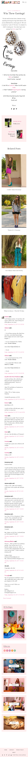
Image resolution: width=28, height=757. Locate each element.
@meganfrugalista (16, 90)
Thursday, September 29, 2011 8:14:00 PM (14, 571)
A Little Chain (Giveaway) (14, 189)
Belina (14, 29)
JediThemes (24, 755)
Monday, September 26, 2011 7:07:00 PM (14, 479)
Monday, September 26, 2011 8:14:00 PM (14, 492)
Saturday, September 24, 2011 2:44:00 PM (14, 427)
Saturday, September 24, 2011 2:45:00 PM (14, 437)
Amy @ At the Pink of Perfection (13, 377)
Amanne (7, 317)
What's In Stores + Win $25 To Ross (14, 311)
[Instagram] (7, 651)
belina (9, 10)
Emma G (7, 403)
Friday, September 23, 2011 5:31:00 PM (14, 324)
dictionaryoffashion (9, 541)
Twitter (13, 87)
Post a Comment (7, 598)
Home (5, 750)
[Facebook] (5, 651)
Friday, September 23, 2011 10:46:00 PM (15, 412)
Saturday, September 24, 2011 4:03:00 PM (14, 458)
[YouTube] (15, 651)
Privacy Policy (20, 750)
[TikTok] (12, 651)
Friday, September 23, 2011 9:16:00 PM (14, 352)
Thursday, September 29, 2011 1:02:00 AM (14, 510)
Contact (11, 750)
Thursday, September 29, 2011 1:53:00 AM (14, 561)
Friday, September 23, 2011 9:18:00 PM (14, 373)
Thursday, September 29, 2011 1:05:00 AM (14, 537)
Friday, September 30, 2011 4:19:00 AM (14, 595)
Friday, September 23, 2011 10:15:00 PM (15, 399)
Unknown (7, 328)
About (14, 752)
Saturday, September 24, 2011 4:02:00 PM (14, 448)
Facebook (11, 85)
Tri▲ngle (7, 575)
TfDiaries (17, 755)
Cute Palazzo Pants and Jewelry (14, 270)
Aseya (6, 416)
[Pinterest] (10, 651)
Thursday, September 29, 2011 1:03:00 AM (14, 522)
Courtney (7, 441)
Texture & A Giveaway (14, 230)
